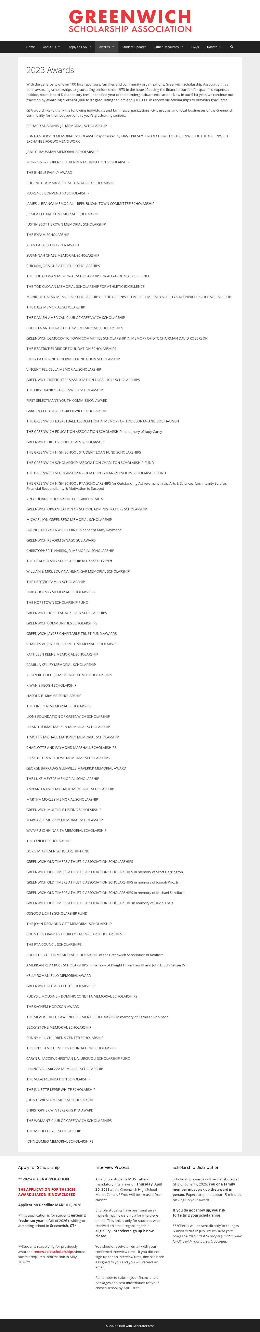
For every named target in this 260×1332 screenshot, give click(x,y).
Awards (104, 47)
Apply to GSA (78, 47)
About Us (49, 47)
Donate (212, 47)
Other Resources (167, 47)
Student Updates (134, 47)
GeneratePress (143, 1326)
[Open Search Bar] (232, 47)
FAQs (195, 47)
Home (30, 47)
